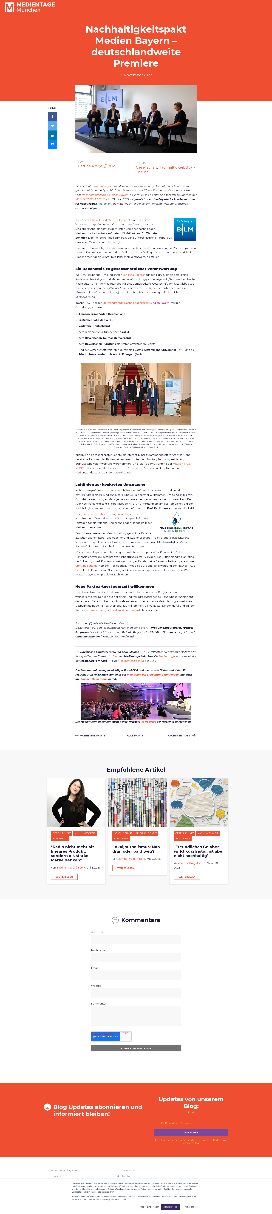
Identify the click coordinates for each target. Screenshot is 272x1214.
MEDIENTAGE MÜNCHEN (91, 199)
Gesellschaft (146, 167)
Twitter (126, 1176)
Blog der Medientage (94, 679)
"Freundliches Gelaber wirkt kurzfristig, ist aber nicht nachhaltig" (199, 851)
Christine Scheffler (87, 565)
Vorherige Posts (92, 735)
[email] (52, 144)
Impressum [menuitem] (58, 1176)
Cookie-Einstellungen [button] (149, 1206)
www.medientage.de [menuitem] (64, 1170)
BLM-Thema (60, 838)
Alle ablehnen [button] (191, 1206)
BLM (143, 652)
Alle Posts (135, 735)
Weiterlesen (64, 876)
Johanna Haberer (134, 274)
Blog (116, 656)
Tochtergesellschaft (131, 660)
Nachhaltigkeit (171, 167)
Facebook (127, 1170)
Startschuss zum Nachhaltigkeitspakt (126, 302)
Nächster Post (179, 735)
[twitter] (52, 125)
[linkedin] (52, 135)
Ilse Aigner (150, 288)
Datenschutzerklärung (208, 1123)
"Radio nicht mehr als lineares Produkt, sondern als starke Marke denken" (72, 853)
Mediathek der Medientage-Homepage (153, 674)
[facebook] (52, 116)
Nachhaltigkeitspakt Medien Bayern (104, 220)
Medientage (167, 656)
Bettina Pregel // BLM (97, 166)
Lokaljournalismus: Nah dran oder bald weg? (136, 849)
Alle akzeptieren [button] (170, 1206)
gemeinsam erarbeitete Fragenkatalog (105, 514)
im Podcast (148, 721)
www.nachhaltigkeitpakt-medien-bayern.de (114, 610)
